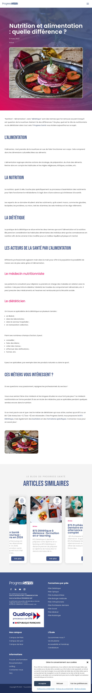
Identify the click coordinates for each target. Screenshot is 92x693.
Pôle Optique (53, 591)
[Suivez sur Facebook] (11, 589)
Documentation (15, 663)
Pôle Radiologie (54, 615)
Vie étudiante (53, 641)
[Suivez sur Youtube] (20, 589)
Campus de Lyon (16, 641)
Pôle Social (52, 608)
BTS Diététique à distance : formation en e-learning (46, 533)
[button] (87, 662)
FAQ (10, 673)
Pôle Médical (53, 612)
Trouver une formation (18, 659)
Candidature (53, 647)
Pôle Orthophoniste (56, 602)
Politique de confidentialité (46, 689)
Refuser (60, 683)
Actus (11, 42)
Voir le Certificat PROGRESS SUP (20, 598)
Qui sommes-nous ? (56, 637)
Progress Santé (39, 125)
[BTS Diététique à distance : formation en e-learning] (46, 509)
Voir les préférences (78, 683)
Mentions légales (80, 689)
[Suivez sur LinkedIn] (15, 589)
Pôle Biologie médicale (57, 598)
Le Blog (12, 666)
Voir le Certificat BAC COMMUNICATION (23, 595)
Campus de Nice (16, 644)
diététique (36, 119)
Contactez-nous (16, 670)
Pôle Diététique (54, 588)
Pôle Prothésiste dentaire (58, 605)
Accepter (42, 683)
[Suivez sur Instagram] (24, 589)
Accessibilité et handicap (58, 644)
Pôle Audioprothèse (56, 595)
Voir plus (18, 558)
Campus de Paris (16, 637)
